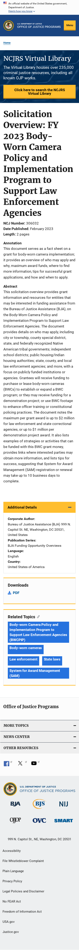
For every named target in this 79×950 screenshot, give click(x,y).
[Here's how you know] (39, 7)
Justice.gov (11, 932)
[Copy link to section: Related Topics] (37, 616)
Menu (69, 25)
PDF (16, 593)
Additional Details (22, 507)
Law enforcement (23, 659)
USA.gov (9, 922)
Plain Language (13, 871)
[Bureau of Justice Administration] (15, 807)
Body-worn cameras (25, 648)
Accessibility (12, 851)
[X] (21, 764)
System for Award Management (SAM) (34, 673)
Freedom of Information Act (22, 911)
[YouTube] (35, 764)
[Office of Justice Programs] (8, 25)
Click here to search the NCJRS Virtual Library (39, 92)
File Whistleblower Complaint (23, 861)
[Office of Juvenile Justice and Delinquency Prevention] (15, 824)
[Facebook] (8, 764)
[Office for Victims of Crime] (39, 823)
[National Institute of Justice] (63, 807)
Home (7, 42)
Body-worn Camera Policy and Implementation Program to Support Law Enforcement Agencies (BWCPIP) (38, 632)
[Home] (39, 25)
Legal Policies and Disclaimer (23, 891)
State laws (52, 659)
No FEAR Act (12, 901)
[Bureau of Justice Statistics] (39, 809)
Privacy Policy (12, 881)
